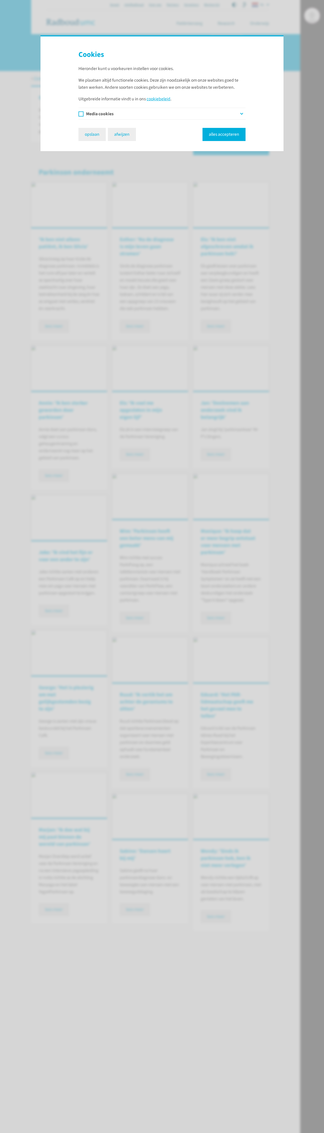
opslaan (92, 134)
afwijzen (122, 134)
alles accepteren (224, 134)
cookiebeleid (158, 99)
